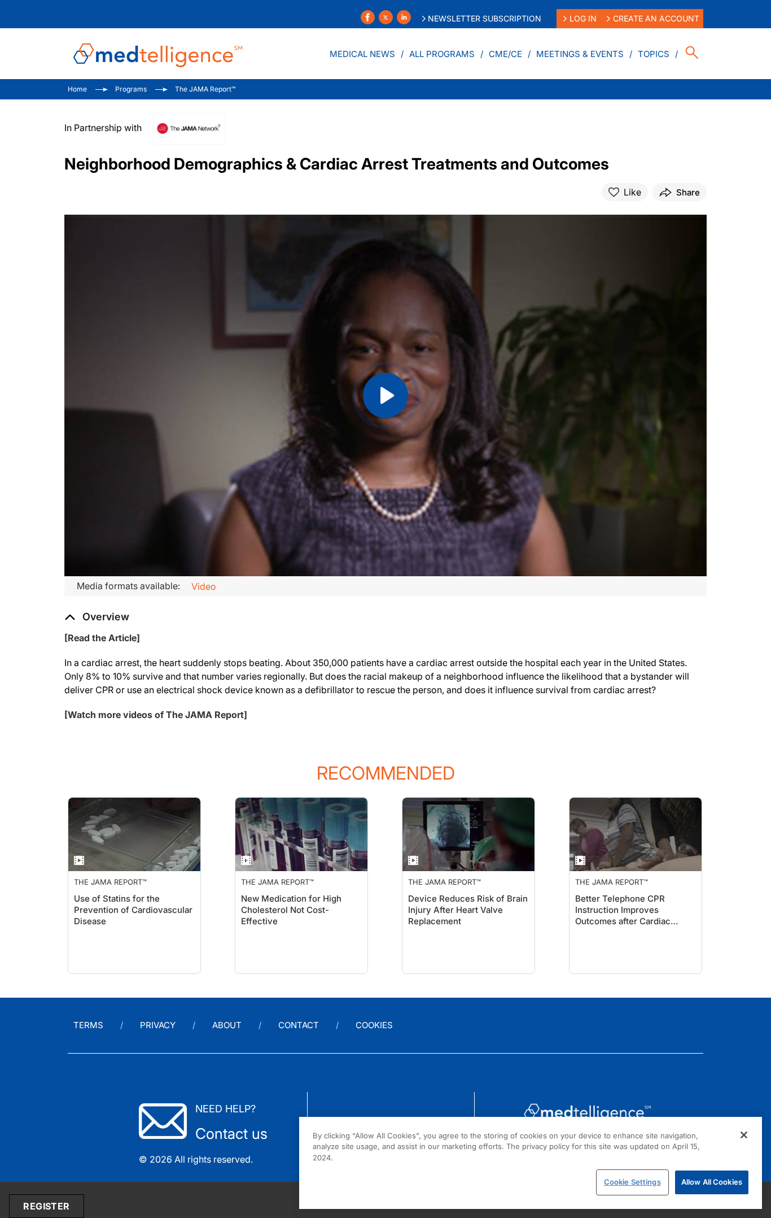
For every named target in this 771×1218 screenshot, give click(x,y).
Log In (583, 18)
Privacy (158, 1025)
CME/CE (505, 54)
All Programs (442, 54)
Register (46, 1206)
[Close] (743, 1135)
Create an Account (656, 18)
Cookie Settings (632, 1181)
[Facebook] (368, 17)
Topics (653, 54)
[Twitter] (386, 17)
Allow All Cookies (711, 1181)
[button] (96, 617)
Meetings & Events (580, 54)
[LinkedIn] (404, 17)
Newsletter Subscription (484, 18)
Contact (298, 1025)
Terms (88, 1025)
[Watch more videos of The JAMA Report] (155, 714)
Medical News (362, 54)
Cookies (374, 1025)
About (227, 1025)
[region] (530, 1163)
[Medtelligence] (158, 53)
